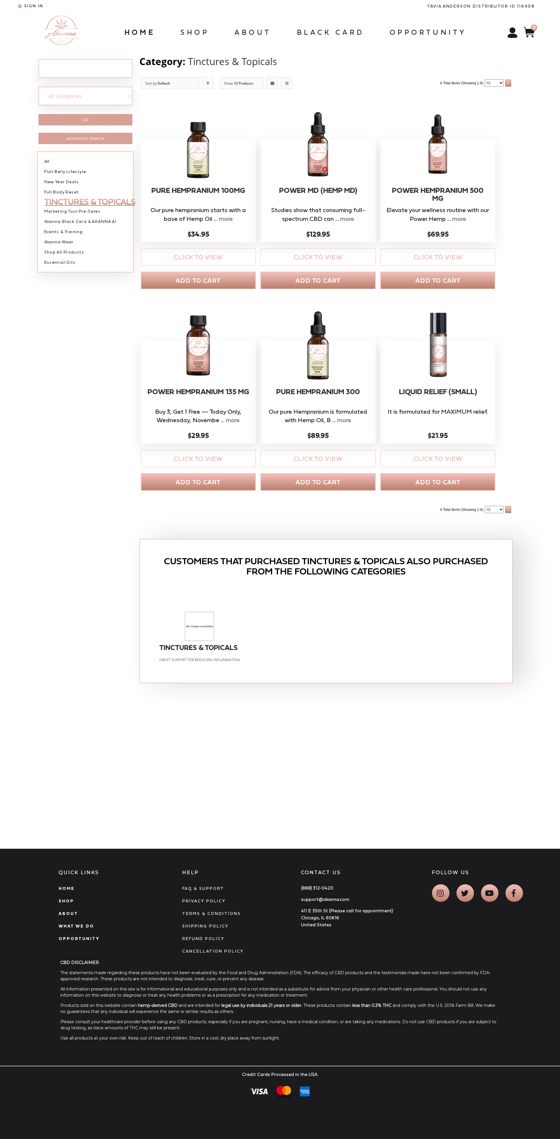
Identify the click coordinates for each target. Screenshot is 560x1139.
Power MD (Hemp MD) (318, 190)
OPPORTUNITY (79, 938)
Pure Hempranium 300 (318, 392)
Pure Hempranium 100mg (198, 190)
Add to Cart (198, 280)
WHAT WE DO (76, 926)
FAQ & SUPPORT (203, 888)
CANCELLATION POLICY (213, 951)
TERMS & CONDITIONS (211, 913)
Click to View (198, 257)
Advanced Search (85, 138)
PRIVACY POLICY (204, 901)
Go (85, 120)
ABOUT (68, 913)
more (226, 218)
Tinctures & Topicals (232, 61)
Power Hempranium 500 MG (438, 194)
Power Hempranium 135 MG (198, 392)
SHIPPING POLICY (205, 926)
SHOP (66, 901)
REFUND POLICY (203, 938)
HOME (67, 888)
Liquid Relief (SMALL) (438, 392)
